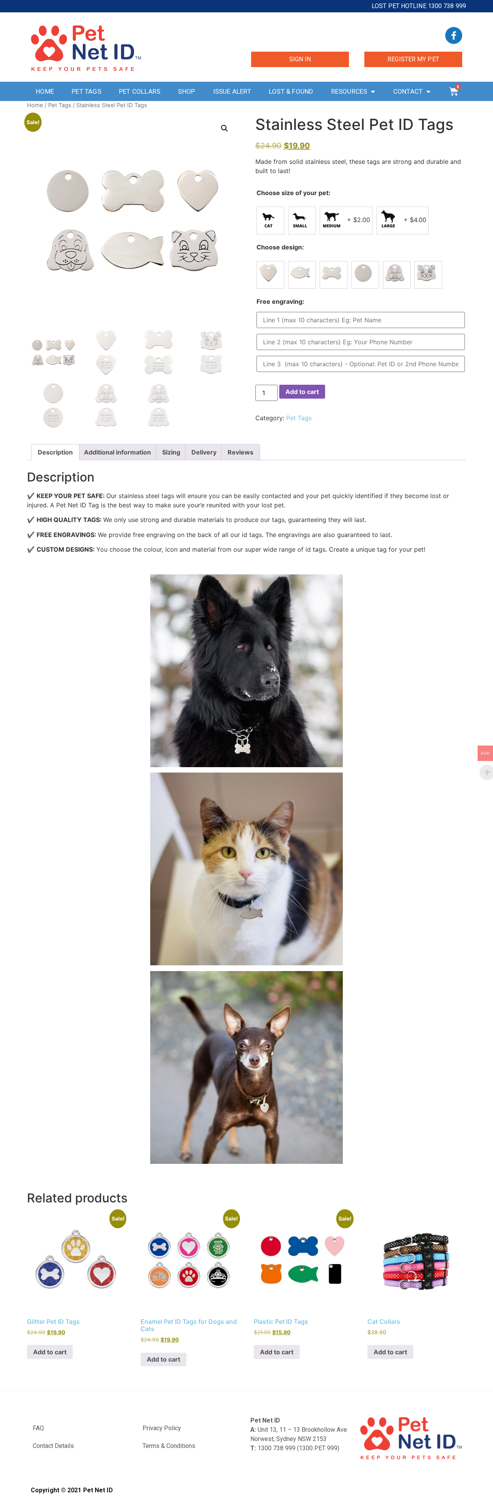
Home (45, 91)
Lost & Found (291, 91)
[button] (224, 128)
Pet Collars (139, 91)
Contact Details (53, 1445)
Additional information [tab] (117, 452)
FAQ (38, 1428)
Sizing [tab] (171, 452)
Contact (408, 91)
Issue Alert (232, 91)
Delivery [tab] (203, 452)
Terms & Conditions (169, 1445)
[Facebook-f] (453, 35)
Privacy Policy (162, 1428)
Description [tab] (55, 452)
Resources (349, 91)
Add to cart (302, 392)
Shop (186, 91)
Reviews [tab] (240, 452)
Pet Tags (86, 91)
